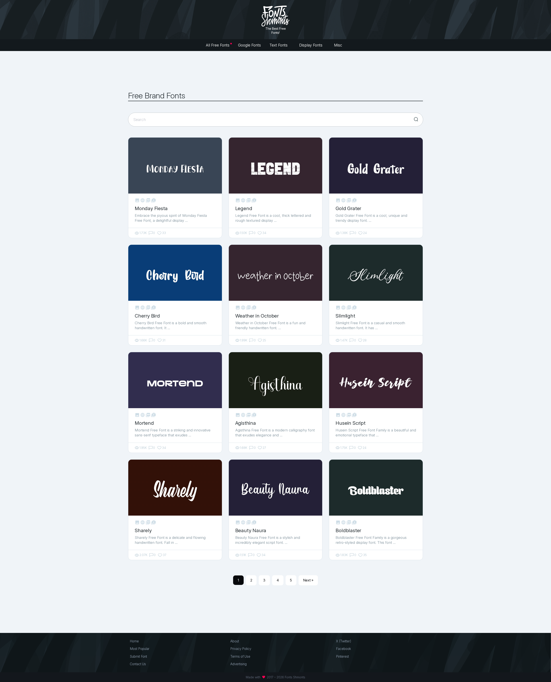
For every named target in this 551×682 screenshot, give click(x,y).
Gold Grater (348, 208)
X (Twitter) (343, 641)
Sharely (143, 530)
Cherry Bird (147, 316)
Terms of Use (240, 656)
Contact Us (138, 664)
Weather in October (257, 316)
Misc (338, 45)
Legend (243, 208)
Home (134, 641)
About (234, 641)
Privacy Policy (240, 649)
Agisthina (245, 423)
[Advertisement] (275, 71)
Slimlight (345, 316)
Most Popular (139, 649)
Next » (308, 580)
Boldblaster (348, 530)
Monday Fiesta (151, 208)
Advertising (238, 664)
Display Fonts (311, 45)
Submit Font (138, 656)
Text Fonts (279, 45)
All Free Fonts (217, 45)
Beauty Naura (250, 530)
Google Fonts (249, 45)
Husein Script (350, 423)
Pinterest (342, 656)
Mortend (144, 423)
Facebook (343, 649)
